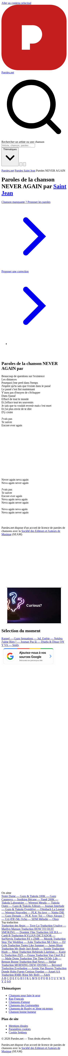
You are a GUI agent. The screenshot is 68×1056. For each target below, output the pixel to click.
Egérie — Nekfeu (52, 638)
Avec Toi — (42, 915)
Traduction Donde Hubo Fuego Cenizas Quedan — (34, 970)
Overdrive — (37, 909)
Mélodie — (49, 919)
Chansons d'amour (19, 1002)
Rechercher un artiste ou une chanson (22, 141)
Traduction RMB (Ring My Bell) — (25, 974)
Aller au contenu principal (16, 3)
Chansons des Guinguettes (24, 1005)
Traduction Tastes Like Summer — (35, 945)
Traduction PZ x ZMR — (33, 938)
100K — (47, 896)
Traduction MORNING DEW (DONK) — (31, 965)
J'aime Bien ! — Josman (15, 641)
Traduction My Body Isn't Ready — (26, 948)
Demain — (21, 915)
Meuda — (49, 902)
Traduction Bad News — (37, 961)
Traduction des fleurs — (20, 925)
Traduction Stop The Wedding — (33, 940)
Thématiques (10, 149)
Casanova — (14, 899)
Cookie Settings (18, 1032)
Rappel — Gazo (11, 638)
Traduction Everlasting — (27, 968)
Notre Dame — (19, 896)
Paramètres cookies (20, 1029)
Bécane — (37, 899)
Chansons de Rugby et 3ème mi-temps (31, 1008)
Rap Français (16, 998)
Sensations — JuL (31, 638)
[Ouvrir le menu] (24, 164)
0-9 (9, 981)
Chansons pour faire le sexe (24, 995)
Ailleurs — (42, 906)
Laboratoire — (24, 902)
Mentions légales (18, 1025)
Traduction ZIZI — (19, 955)
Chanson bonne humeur (22, 1011)
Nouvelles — (26, 912)
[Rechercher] (20, 164)
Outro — (16, 906)
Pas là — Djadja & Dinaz (45, 641)
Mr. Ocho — (27, 919)
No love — (48, 912)
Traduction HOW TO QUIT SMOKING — (27, 930)
